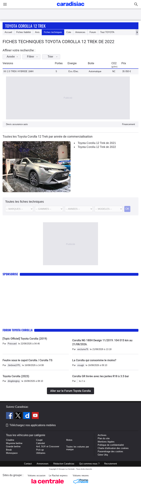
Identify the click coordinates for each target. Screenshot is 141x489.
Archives (102, 435)
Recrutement (110, 463)
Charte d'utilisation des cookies (113, 448)
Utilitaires (40, 453)
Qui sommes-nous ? (89, 463)
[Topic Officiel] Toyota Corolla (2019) (25, 338)
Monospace (12, 453)
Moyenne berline (14, 443)
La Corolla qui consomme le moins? (94, 360)
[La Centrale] (47, 484)
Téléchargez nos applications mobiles (32, 425)
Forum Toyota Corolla (17, 330)
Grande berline (13, 446)
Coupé (39, 440)
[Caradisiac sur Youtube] (35, 416)
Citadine (10, 440)
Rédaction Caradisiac (63, 463)
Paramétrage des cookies (110, 451)
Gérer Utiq (103, 454)
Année (11, 56)
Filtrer (30, 56)
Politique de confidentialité (111, 445)
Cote (68, 32)
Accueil (8, 32)
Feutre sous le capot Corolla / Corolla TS (27, 360)
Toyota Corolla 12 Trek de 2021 (97, 143)
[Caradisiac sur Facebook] (10, 416)
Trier (50, 56)
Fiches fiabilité (23, 32)
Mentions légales (106, 441)
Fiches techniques (53, 32)
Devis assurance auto (17, 124)
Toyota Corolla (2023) (16, 376)
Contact (28, 463)
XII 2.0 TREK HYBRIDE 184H (18, 71)
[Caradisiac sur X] (18, 416)
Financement (128, 124)
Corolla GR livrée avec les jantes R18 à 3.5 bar (100, 376)
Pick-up (40, 449)
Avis (37, 32)
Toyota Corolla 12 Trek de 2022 (97, 146)
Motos (69, 440)
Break (9, 449)
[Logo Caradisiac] (70, 7)
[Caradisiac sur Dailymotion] (27, 416)
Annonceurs (42, 463)
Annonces (80, 32)
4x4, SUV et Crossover (47, 446)
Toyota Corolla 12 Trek (25, 26)
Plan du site (104, 438)
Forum (93, 32)
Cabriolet (40, 443)
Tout (107, 32)
